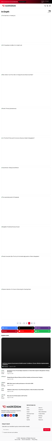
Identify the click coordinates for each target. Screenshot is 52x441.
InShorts (40, 417)
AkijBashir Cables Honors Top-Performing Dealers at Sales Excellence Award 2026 (25, 389)
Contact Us (41, 409)
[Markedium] (11, 406)
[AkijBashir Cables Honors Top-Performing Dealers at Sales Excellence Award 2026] (3, 390)
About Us (40, 407)
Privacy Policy (34, 439)
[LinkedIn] (13, 415)
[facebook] (2, 415)
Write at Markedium (42, 411)
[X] (5, 415)
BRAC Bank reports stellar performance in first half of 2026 (20, 383)
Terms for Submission (26, 439)
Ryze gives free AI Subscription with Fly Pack (17, 395)
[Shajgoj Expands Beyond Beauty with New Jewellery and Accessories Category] (3, 378)
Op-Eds (28, 419)
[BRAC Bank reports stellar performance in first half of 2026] (3, 384)
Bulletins (28, 415)
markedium (6, 366)
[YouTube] (11, 415)
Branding (40, 415)
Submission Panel (30, 413)
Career (28, 411)
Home (28, 407)
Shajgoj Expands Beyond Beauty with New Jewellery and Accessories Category (25, 377)
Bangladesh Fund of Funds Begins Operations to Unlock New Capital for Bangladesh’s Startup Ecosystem (28, 371)
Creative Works (42, 413)
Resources (41, 419)
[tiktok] (16, 415)
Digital (28, 417)
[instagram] (8, 415)
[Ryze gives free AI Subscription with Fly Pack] (3, 396)
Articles (28, 409)
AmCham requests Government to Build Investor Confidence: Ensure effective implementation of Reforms (25, 364)
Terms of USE (17, 439)
